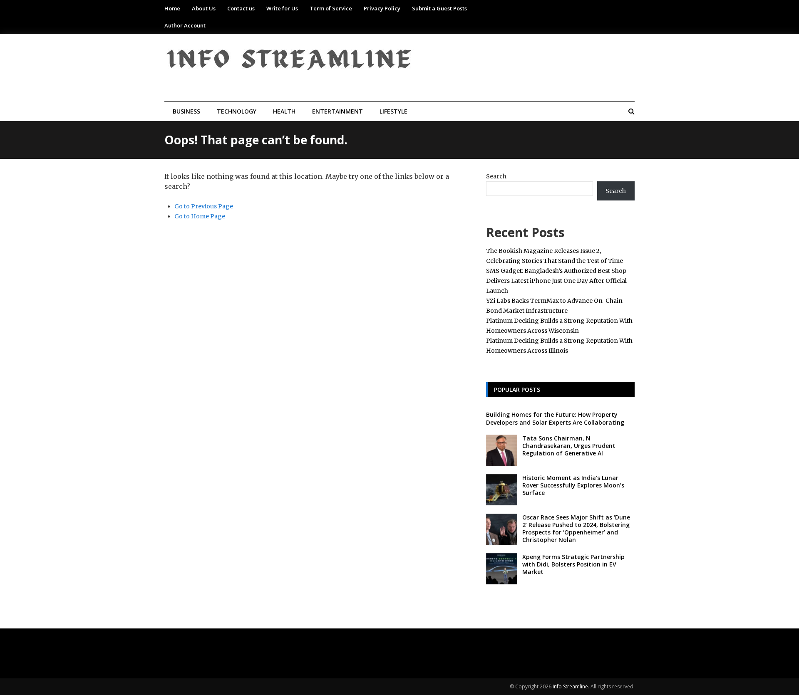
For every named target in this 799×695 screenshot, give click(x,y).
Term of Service (331, 8)
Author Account (185, 25)
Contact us (241, 8)
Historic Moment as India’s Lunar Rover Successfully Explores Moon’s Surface (573, 485)
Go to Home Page (199, 216)
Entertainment (337, 111)
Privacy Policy (382, 8)
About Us (204, 8)
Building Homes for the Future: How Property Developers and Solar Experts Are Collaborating (555, 418)
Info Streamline (570, 686)
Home (172, 8)
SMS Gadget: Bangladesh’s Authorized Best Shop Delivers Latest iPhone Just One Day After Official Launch (556, 280)
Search (496, 176)
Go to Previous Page (203, 206)
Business (186, 111)
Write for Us (282, 8)
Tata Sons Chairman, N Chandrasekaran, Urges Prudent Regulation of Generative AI (568, 445)
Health (284, 111)
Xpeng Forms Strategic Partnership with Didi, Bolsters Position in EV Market (573, 564)
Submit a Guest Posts (439, 8)
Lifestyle (393, 111)
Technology (236, 111)
